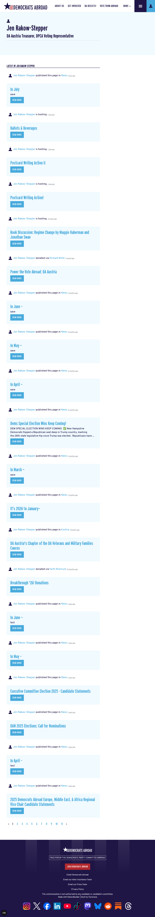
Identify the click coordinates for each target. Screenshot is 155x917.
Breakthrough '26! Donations (29, 583)
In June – (16, 306)
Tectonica (92, 897)
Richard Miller (57, 258)
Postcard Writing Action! (26, 197)
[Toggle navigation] (140, 6)
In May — (16, 345)
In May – (15, 656)
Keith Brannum (57, 569)
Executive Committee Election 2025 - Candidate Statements (50, 691)
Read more (17, 100)
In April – (16, 760)
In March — (17, 469)
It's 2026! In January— (25, 508)
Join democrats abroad (77, 866)
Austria (65, 529)
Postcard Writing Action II (27, 163)
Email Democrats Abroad (77, 875)
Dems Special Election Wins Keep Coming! (38, 423)
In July (14, 89)
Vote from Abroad (109, 6)
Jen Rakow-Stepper (24, 75)
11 (62, 824)
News (64, 75)
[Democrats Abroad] (25, 6)
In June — (16, 617)
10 (57, 824)
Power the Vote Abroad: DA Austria (33, 272)
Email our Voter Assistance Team (77, 880)
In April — (16, 384)
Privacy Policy (77, 889)
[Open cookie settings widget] (4, 913)
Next (66, 824)
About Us (59, 6)
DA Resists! (90, 6)
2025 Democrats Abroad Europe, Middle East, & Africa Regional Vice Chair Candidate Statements (52, 802)
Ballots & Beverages (23, 128)
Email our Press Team (77, 884)
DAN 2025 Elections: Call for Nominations (38, 726)
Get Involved (74, 6)
